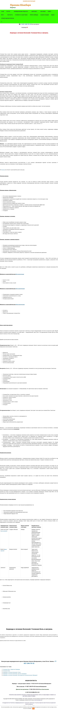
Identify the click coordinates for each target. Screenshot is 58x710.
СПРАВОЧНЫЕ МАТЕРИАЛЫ (7, 18)
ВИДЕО (53, 14)
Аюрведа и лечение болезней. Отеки (12, 672)
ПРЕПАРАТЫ (11, 694)
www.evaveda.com (38, 700)
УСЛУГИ (8, 11)
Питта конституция (20, 288)
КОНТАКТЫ (10, 14)
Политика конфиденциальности (17, 702)
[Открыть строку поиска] (1, 21)
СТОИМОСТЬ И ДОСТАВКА (21, 14)
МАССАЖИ (34, 11)
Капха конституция (20, 304)
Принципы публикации (30, 702)
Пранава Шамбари (20, 5)
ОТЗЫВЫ (44, 694)
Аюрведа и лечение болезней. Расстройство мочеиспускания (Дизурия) (20, 675)
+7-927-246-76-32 (25, 24)
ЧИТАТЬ (40, 694)
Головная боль (6, 670)
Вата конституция (20, 274)
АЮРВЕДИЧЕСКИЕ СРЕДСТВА (21, 11)
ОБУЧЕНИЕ (43, 11)
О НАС (2, 11)
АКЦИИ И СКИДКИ (44, 14)
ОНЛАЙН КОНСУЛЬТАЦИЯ (29, 1)
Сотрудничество (6, 702)
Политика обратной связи (40, 702)
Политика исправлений (51, 702)
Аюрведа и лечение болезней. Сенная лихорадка (15, 673)
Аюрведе (3, 169)
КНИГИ (49, 11)
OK (33, 708)
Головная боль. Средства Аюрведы (11, 669)
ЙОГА (2, 14)
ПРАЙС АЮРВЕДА (34, 14)
